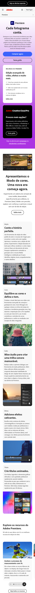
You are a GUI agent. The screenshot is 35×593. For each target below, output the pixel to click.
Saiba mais (9, 99)
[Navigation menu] (3, 10)
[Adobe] (9, 10)
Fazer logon (29, 10)
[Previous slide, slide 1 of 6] (11, 584)
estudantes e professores (17, 143)
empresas (23, 141)
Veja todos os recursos (17, 591)
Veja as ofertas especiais (17, 3)
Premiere (5, 15)
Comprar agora (17, 54)
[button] (22, 9)
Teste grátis (17, 60)
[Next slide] (24, 584)
